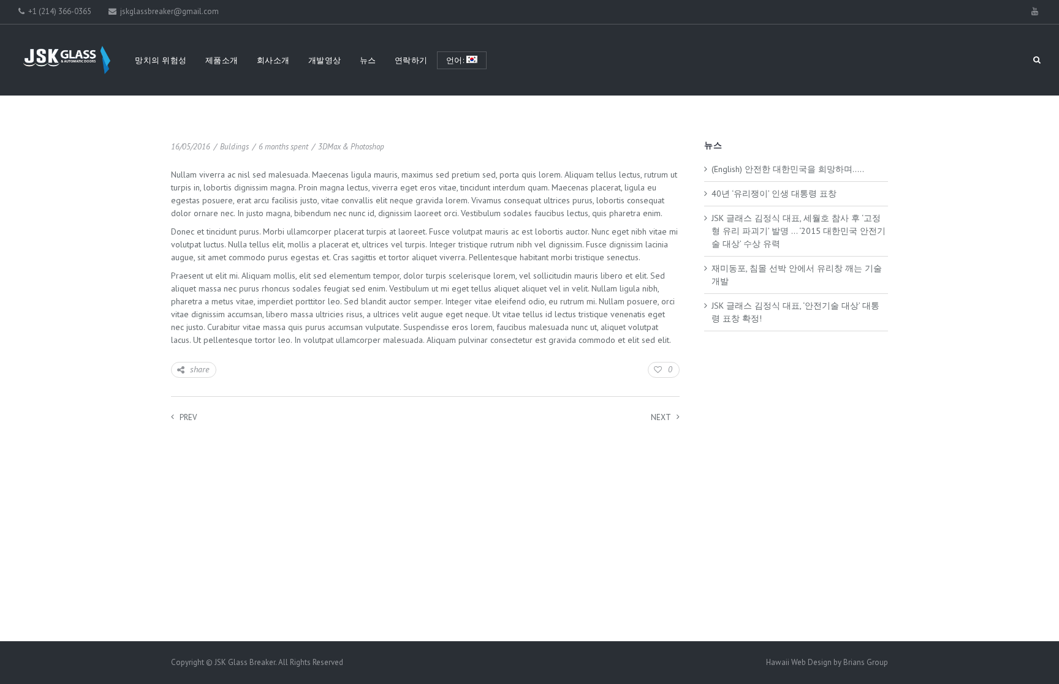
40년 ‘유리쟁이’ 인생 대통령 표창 (774, 193)
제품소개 (221, 60)
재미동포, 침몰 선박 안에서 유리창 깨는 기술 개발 (797, 275)
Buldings (234, 146)
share (199, 369)
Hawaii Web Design (799, 662)
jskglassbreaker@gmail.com (168, 11)
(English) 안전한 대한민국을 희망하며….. (788, 169)
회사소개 (273, 60)
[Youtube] (1034, 12)
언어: (456, 60)
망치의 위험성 (161, 60)
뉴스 (368, 60)
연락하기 (411, 60)
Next (661, 417)
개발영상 (324, 60)
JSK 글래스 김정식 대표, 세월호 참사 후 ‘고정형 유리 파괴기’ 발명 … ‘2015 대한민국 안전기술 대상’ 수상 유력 (799, 230)
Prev (188, 417)
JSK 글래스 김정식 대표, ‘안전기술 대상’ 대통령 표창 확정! (795, 312)
